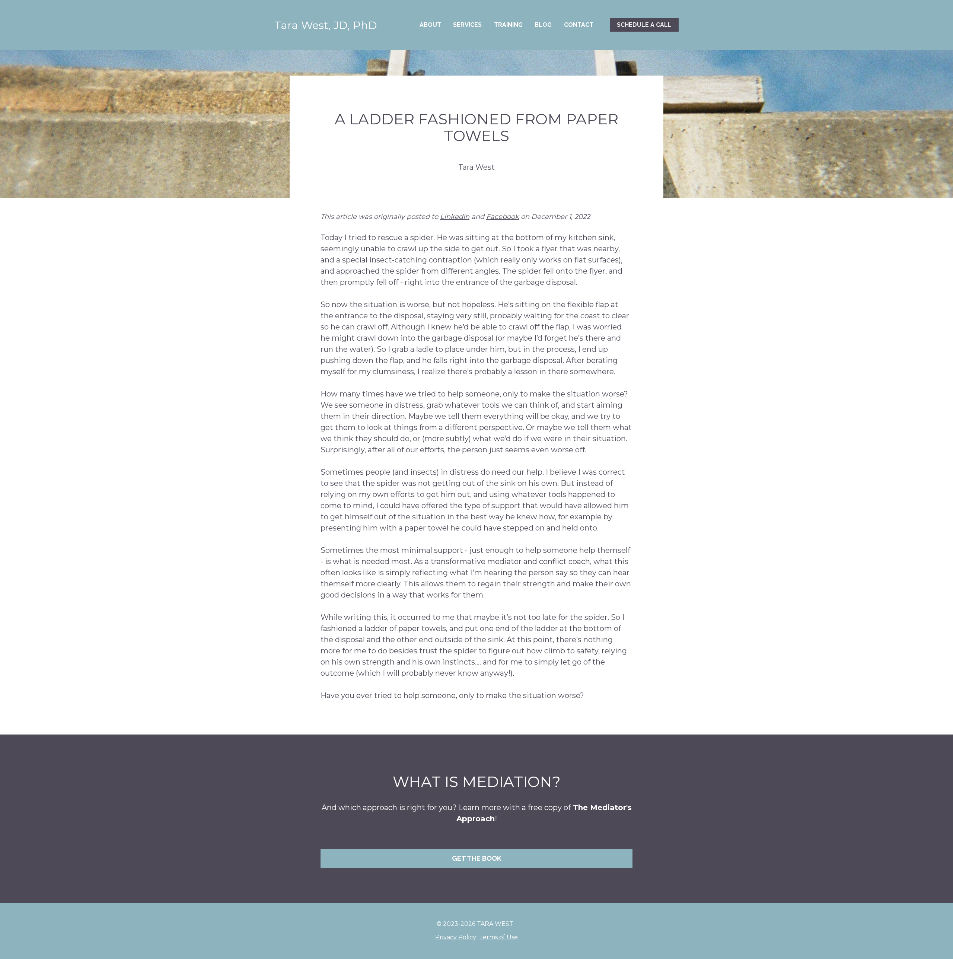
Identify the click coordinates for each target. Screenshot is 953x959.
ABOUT (430, 24)
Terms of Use (498, 937)
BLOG (543, 24)
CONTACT (578, 24)
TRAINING (508, 24)
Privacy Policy (455, 937)
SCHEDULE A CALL (644, 24)
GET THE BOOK (476, 858)
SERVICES (467, 24)
